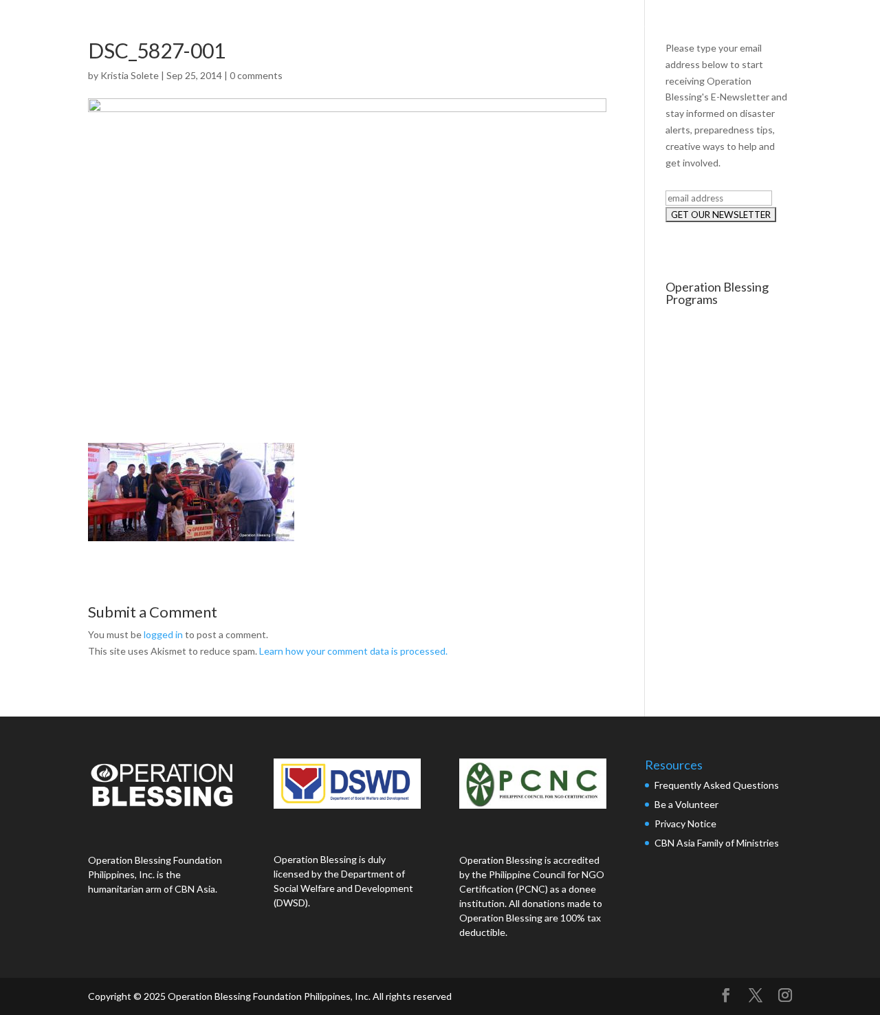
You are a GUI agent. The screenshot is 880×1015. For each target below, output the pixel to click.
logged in (163, 634)
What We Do (620, 25)
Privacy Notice (685, 823)
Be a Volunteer (686, 804)
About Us (538, 25)
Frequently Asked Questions (717, 785)
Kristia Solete (129, 75)
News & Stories (716, 25)
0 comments (256, 75)
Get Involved (811, 25)
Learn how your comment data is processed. (353, 651)
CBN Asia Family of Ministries (716, 843)
